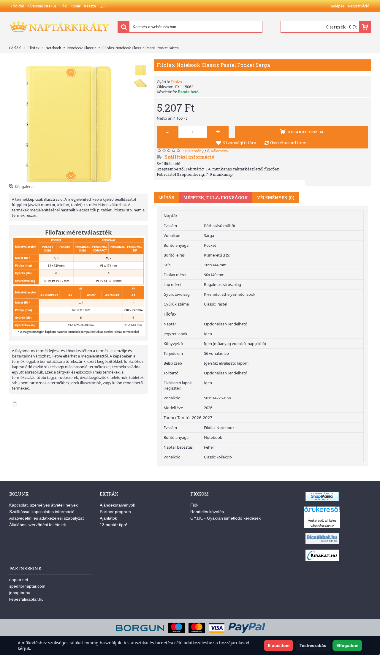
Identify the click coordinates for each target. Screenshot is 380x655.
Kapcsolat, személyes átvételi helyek (43, 505)
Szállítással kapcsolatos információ (42, 511)
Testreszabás (313, 645)
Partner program (115, 511)
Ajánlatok (108, 518)
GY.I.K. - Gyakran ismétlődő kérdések (225, 518)
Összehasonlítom (288, 142)
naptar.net (18, 579)
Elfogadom (347, 645)
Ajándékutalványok (117, 505)
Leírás (166, 197)
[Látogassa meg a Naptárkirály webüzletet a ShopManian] (322, 499)
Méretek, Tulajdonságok (215, 197)
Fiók (194, 505)
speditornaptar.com (27, 586)
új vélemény (217, 151)
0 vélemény (193, 151)
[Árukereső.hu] (322, 512)
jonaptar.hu (19, 592)
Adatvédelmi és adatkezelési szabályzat (46, 518)
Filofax (176, 81)
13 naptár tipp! (113, 524)
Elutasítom (278, 645)
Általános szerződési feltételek (37, 524)
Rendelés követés (207, 511)
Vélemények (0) (275, 197)
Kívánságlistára (239, 142)
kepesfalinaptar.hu (26, 599)
